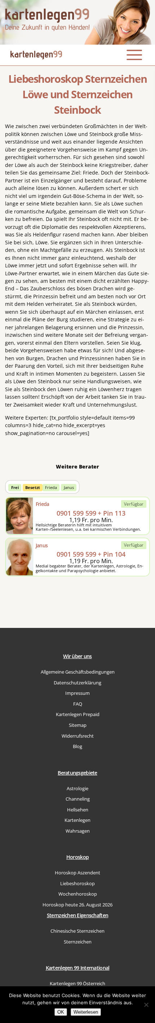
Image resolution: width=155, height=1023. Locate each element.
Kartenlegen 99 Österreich (77, 984)
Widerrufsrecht (78, 736)
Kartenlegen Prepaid (77, 714)
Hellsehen (77, 810)
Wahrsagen (78, 831)
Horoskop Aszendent (77, 873)
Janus (69, 487)
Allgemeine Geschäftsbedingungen (78, 672)
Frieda (51, 487)
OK (60, 1012)
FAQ (77, 704)
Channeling (78, 799)
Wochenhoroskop (77, 894)
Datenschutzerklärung (77, 683)
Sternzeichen (78, 942)
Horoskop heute (77, 905)
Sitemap (78, 725)
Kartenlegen (77, 820)
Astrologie (77, 789)
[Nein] (146, 1004)
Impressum (77, 693)
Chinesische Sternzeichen (77, 931)
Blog (77, 746)
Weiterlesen (86, 1012)
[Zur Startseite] (77, 22)
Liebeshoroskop (77, 884)
